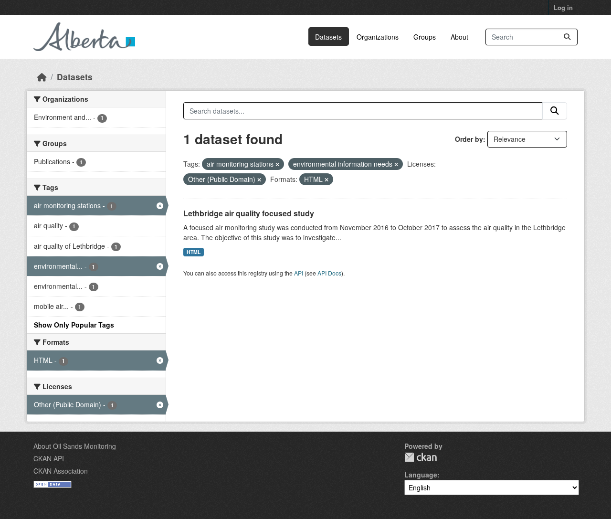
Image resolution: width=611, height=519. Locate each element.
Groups (424, 37)
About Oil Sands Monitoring (74, 446)
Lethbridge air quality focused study (248, 213)
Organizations (378, 37)
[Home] (42, 77)
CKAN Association (60, 471)
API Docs (329, 273)
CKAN (420, 457)
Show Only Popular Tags (74, 324)
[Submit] (567, 37)
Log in (563, 7)
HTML (193, 251)
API (298, 273)
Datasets (328, 37)
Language (420, 474)
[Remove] (277, 164)
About (459, 37)
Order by (469, 139)
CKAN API (48, 458)
